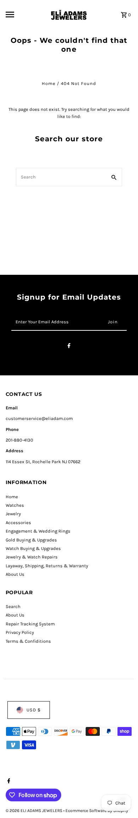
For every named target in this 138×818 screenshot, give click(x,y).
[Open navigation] (25, 14)
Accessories (18, 522)
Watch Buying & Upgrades (33, 548)
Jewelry (13, 513)
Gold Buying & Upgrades (31, 540)
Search (13, 606)
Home (49, 83)
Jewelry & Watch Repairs (32, 556)
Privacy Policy (20, 632)
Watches (15, 505)
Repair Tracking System (30, 623)
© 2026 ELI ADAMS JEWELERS (34, 810)
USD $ (34, 709)
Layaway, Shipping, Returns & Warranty (47, 565)
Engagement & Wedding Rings (38, 531)
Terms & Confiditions (28, 641)
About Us (15, 574)
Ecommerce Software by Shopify (96, 810)
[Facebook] (69, 347)
